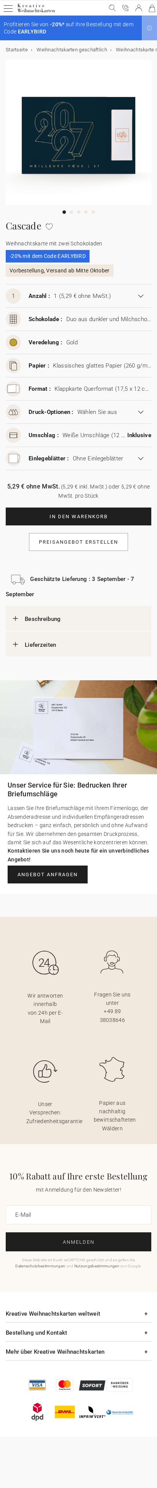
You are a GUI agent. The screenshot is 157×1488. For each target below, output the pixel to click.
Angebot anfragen (48, 874)
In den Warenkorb (79, 516)
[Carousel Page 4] (86, 212)
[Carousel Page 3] (78, 212)
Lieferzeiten (40, 644)
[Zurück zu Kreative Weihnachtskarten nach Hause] (36, 12)
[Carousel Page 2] (71, 212)
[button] (149, 28)
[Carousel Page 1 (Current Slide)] (64, 212)
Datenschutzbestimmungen (40, 1266)
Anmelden (79, 1242)
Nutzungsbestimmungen (96, 1266)
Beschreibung (43, 619)
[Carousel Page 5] (93, 212)
